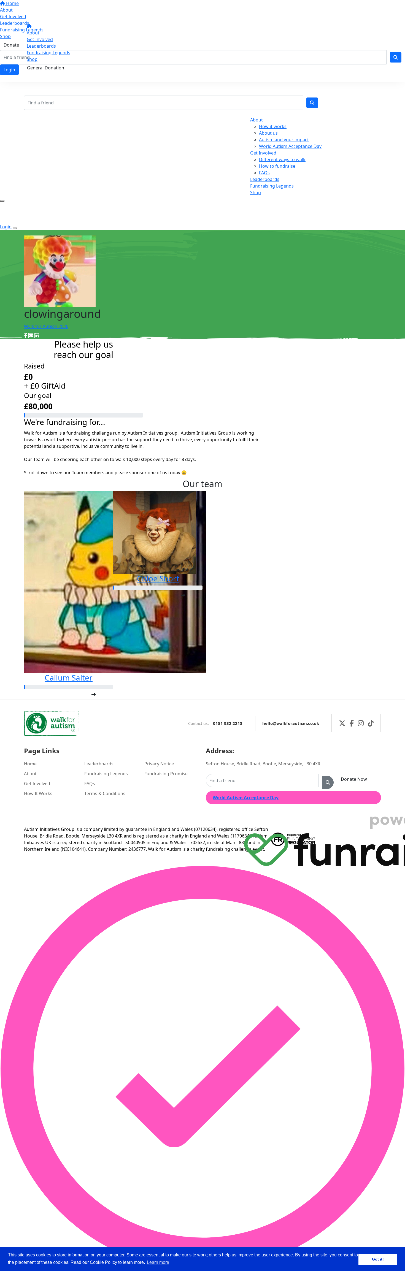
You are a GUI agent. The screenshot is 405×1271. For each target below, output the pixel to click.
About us (268, 133)
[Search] (312, 102)
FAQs (264, 173)
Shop (32, 59)
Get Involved (40, 39)
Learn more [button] (158, 1262)
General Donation (45, 68)
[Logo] (51, 12)
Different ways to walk (282, 159)
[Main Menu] (2, 201)
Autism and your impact (284, 140)
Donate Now (354, 779)
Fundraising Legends (48, 53)
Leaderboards (41, 46)
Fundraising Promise (166, 774)
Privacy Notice (159, 764)
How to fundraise (277, 166)
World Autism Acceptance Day (290, 146)
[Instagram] (361, 723)
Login (37, 76)
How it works (273, 126)
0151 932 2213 (227, 723)
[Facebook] (352, 723)
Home (30, 764)
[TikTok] (371, 723)
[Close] (15, 228)
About (33, 33)
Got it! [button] (378, 1259)
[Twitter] (342, 723)
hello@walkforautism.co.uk (290, 723)
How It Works (38, 793)
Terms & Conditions (104, 793)
